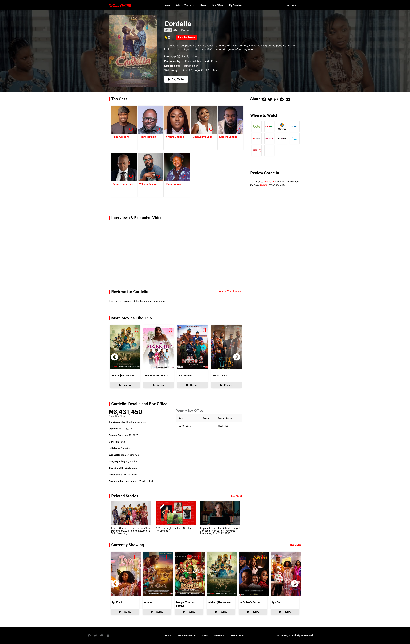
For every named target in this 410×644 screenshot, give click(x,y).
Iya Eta (276, 602)
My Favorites (235, 5)
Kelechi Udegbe (228, 136)
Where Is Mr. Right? (156, 375)
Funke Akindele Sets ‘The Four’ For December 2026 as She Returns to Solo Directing (130, 531)
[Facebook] (89, 635)
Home (167, 5)
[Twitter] (95, 635)
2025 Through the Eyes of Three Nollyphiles (174, 529)
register (264, 185)
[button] (237, 357)
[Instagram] (108, 635)
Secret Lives (220, 375)
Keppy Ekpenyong (123, 184)
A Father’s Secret (250, 602)
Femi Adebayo (121, 136)
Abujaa (148, 602)
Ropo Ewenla (173, 184)
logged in (269, 181)
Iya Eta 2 (117, 602)
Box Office (217, 5)
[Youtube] (101, 635)
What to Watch (183, 5)
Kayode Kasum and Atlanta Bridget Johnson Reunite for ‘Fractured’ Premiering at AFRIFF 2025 (220, 531)
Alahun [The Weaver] (123, 375)
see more (295, 544)
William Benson (148, 184)
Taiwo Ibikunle (147, 136)
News (203, 5)
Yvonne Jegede (175, 136)
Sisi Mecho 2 (186, 375)
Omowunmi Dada (202, 136)
